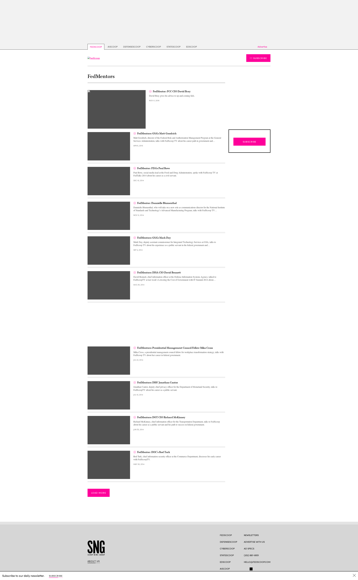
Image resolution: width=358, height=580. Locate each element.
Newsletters (251, 535)
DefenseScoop (132, 46)
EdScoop (191, 46)
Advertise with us (254, 541)
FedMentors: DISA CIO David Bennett (159, 272)
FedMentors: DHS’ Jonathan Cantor (157, 382)
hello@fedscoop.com (257, 561)
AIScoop (113, 46)
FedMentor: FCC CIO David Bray (171, 91)
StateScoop (174, 46)
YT (266, 568)
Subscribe (260, 58)
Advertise (262, 46)
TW (250, 568)
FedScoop (96, 46)
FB (245, 568)
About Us (94, 561)
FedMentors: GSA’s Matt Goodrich (156, 133)
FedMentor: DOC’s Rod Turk (153, 452)
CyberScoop (153, 46)
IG (260, 568)
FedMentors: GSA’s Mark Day (154, 238)
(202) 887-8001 (251, 555)
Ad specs (249, 548)
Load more (98, 492)
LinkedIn (256, 568)
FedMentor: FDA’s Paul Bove (153, 168)
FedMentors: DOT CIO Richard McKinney (161, 417)
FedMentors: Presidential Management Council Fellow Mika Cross (175, 348)
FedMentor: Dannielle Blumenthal (157, 203)
